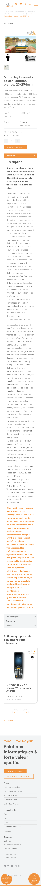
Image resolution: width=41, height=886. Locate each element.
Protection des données (13, 827)
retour (10, 23)
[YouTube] (12, 866)
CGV (6, 822)
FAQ (5, 818)
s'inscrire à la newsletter (18, 776)
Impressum (8, 831)
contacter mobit (15, 771)
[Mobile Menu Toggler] (36, 4)
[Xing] (8, 866)
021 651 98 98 (10, 858)
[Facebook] (16, 866)
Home (5, 12)
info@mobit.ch (10, 854)
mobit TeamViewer (11, 804)
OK (6, 882)
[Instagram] (19, 866)
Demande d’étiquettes (13, 791)
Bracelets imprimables (19, 14)
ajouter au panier (15, 147)
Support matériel (10, 800)
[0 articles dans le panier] (21, 4)
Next (25, 712)
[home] (9, 4)
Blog (6, 814)
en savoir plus (8, 879)
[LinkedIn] (5, 866)
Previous (15, 712)
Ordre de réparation (12, 787)
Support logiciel (10, 795)
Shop (11, 12)
